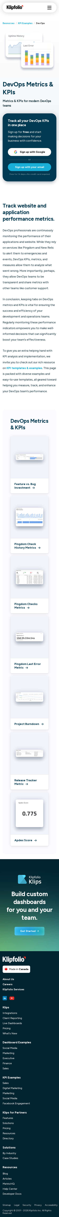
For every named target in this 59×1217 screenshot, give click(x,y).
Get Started (28, 931)
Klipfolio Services (13, 989)
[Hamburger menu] (49, 7)
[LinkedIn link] (5, 998)
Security (27, 1205)
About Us (8, 979)
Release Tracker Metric (25, 782)
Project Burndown (26, 724)
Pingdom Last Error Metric (27, 665)
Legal (16, 1205)
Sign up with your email (29, 167)
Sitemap (7, 1205)
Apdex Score (23, 840)
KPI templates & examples (24, 368)
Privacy (38, 1205)
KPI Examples (25, 23)
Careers (7, 984)
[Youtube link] (12, 998)
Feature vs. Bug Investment (25, 485)
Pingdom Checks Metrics (26, 605)
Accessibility (51, 1205)
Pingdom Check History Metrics (25, 545)
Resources (8, 23)
